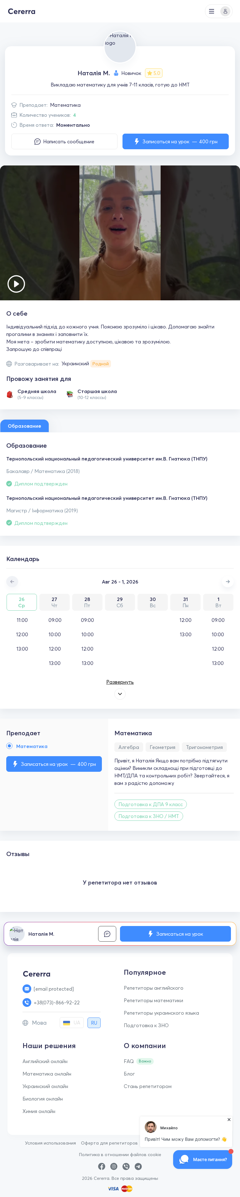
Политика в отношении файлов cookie (120, 1154)
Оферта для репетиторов (109, 1143)
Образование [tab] (24, 426)
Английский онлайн (45, 1061)
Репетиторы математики (153, 1000)
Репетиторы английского (153, 988)
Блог (129, 1074)
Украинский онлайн (45, 1086)
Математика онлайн (46, 1074)
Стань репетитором (148, 1086)
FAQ (129, 1061)
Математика (65, 105)
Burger (211, 11)
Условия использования (50, 1143)
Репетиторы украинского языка (161, 1013)
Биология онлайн (42, 1099)
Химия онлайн (38, 1111)
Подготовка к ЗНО (146, 1025)
